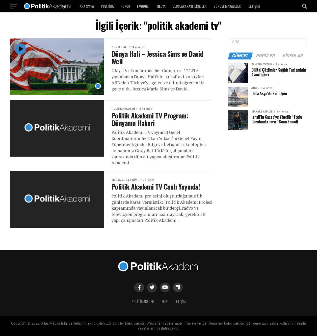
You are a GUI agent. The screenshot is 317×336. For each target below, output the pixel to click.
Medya (161, 6)
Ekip (164, 301)
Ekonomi (143, 6)
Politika (107, 6)
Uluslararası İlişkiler (189, 6)
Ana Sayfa (87, 6)
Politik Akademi (144, 301)
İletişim (254, 6)
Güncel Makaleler (227, 6)
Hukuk (125, 6)
